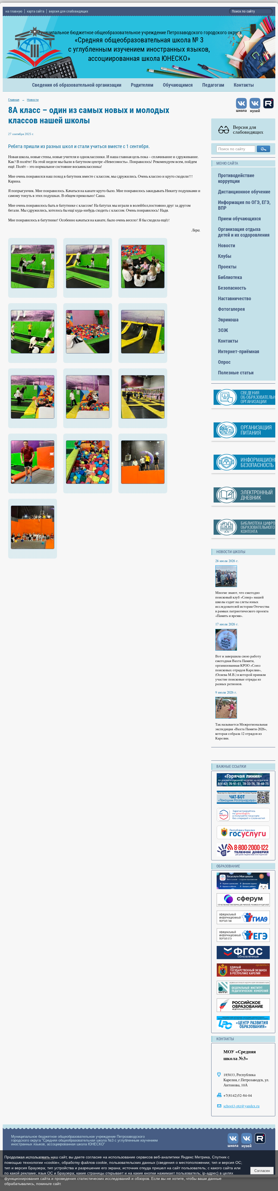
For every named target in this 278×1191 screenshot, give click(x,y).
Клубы (224, 256)
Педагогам (213, 85)
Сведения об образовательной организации (76, 85)
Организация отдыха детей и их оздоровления (244, 232)
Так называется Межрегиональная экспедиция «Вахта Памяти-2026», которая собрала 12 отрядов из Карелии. (241, 731)
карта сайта (35, 11)
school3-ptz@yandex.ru (241, 1106)
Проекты (227, 266)
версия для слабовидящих (68, 11)
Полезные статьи (236, 372)
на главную (13, 11)
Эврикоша (228, 319)
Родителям (142, 85)
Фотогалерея (231, 309)
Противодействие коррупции (236, 178)
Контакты (244, 85)
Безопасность (232, 288)
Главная (13, 99)
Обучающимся (178, 85)
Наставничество (234, 298)
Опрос (224, 362)
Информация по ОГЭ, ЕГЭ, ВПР (244, 205)
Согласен (262, 1171)
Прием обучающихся (239, 218)
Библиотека (230, 277)
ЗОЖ (223, 330)
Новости (33, 99)
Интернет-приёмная (238, 351)
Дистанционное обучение (244, 192)
